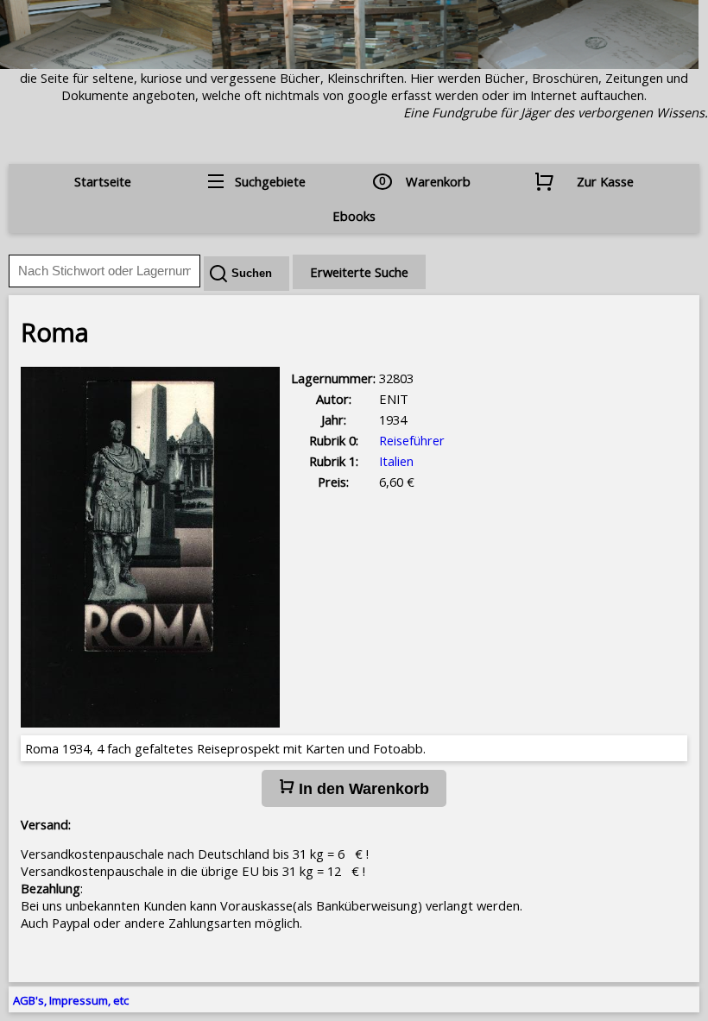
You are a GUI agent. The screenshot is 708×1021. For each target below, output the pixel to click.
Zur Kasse (605, 181)
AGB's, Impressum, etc (71, 1000)
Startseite (102, 181)
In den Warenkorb (361, 788)
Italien (396, 461)
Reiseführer (412, 440)
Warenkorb (438, 181)
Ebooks (354, 215)
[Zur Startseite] (349, 63)
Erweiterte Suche (359, 271)
